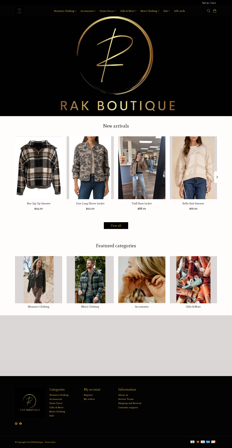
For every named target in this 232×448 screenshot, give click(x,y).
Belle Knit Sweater (193, 203)
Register (88, 395)
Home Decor (56, 403)
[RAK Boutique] (19, 10)
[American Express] (208, 442)
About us (123, 395)
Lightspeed (61, 442)
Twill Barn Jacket (142, 203)
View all (116, 225)
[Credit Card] (192, 442)
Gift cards (179, 10)
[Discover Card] (213, 442)
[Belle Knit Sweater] (193, 167)
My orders (89, 399)
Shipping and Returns (129, 403)
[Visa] (203, 442)
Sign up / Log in (209, 3)
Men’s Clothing (90, 306)
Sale (51, 415)
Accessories (142, 306)
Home (46, 10)
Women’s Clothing (38, 306)
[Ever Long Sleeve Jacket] (90, 167)
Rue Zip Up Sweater (39, 203)
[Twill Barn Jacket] (141, 167)
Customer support (128, 407)
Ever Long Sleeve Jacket (90, 203)
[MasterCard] (198, 442)
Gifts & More (193, 306)
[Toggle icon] (208, 11)
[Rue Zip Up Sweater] (38, 167)
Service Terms (126, 399)
